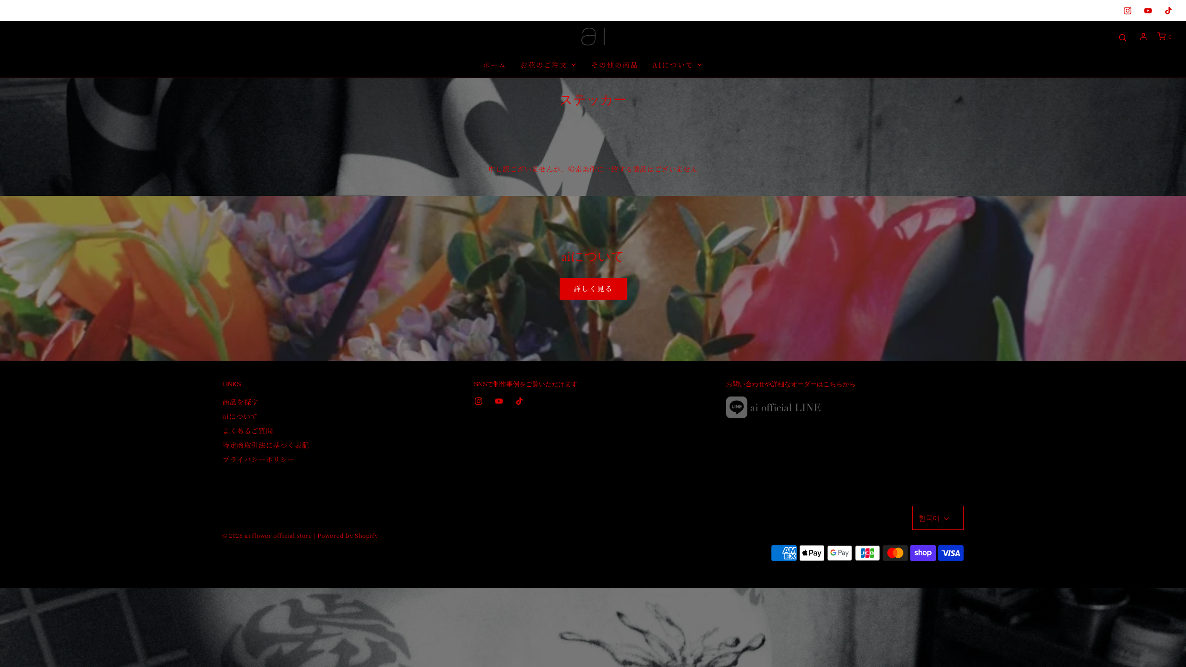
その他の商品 (614, 64)
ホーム (494, 64)
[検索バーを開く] (1122, 36)
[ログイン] (1143, 36)
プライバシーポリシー (258, 459)
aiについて (240, 416)
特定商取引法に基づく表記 (265, 445)
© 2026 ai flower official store (267, 535)
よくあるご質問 (247, 430)
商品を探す (240, 402)
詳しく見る (593, 288)
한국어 (930, 517)
